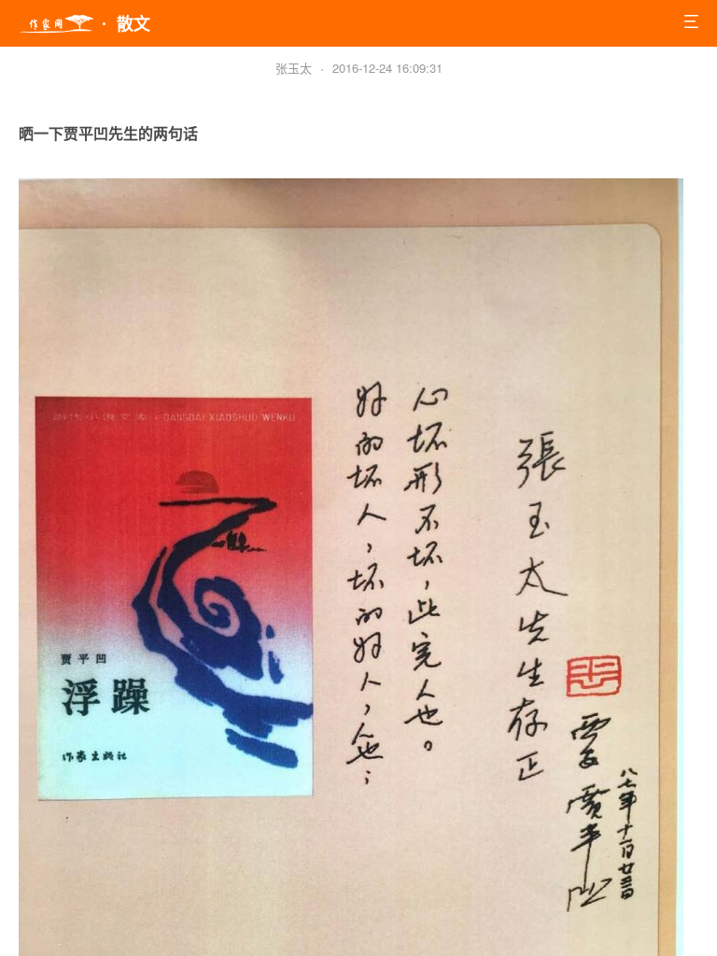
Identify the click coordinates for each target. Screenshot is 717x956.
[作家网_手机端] (56, 24)
